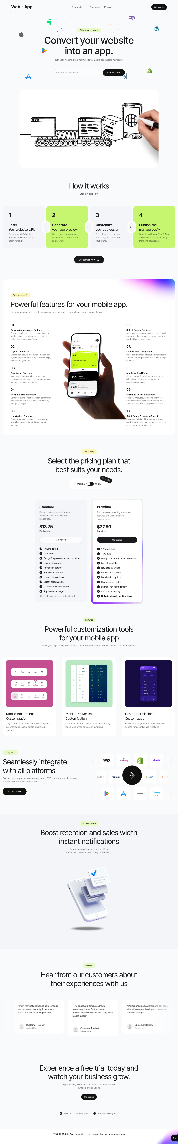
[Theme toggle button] (174, 1138)
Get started (61, 540)
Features (95, 7)
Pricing (108, 7)
